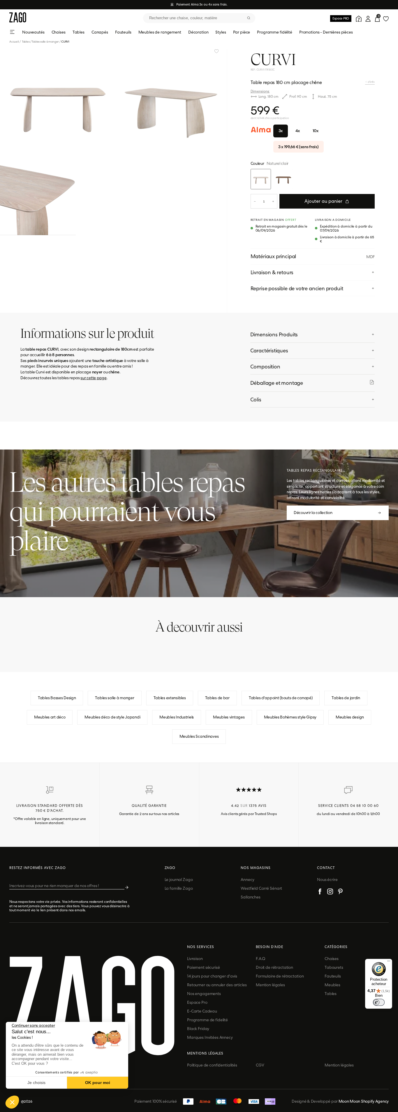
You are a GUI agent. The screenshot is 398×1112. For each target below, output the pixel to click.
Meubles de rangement (159, 32)
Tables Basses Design (57, 697)
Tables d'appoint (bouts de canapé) (280, 697)
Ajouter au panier (323, 201)
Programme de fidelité (207, 1020)
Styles (220, 32)
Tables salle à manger (45, 41)
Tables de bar (217, 697)
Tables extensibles (170, 697)
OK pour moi (97, 1082)
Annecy (247, 879)
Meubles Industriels (176, 717)
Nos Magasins (256, 868)
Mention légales (270, 985)
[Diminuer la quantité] (255, 201)
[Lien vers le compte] (358, 18)
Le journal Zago (179, 879)
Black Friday (198, 1029)
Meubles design (350, 717)
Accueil (15, 41)
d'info (371, 82)
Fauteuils (123, 32)
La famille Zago (179, 888)
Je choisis (36, 1082)
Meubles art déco (50, 717)
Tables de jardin (346, 697)
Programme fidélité (274, 32)
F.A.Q (260, 959)
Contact (326, 868)
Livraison (195, 959)
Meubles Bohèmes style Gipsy (290, 717)
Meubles (332, 985)
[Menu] (388, 962)
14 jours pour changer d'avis (212, 976)
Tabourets (334, 967)
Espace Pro (197, 1002)
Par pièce (241, 32)
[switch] (379, 1002)
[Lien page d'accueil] (17, 18)
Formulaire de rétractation (280, 976)
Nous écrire (327, 879)
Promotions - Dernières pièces (326, 32)
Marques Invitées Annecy (210, 1037)
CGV (260, 1065)
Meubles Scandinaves (199, 736)
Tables (78, 32)
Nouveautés (33, 32)
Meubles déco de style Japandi (112, 717)
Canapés (99, 32)
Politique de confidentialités (212, 1065)
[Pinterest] (340, 892)
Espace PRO (340, 18)
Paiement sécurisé (203, 967)
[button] (12, 1102)
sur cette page (93, 377)
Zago (170, 868)
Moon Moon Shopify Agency (364, 1101)
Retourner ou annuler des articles (216, 985)
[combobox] (199, 18)
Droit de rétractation (274, 967)
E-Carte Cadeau (202, 1011)
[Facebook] (320, 892)
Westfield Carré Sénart (261, 888)
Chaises (59, 32)
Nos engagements (204, 994)
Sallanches (250, 897)
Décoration (198, 32)
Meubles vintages (229, 717)
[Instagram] (330, 892)
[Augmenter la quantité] (273, 201)
